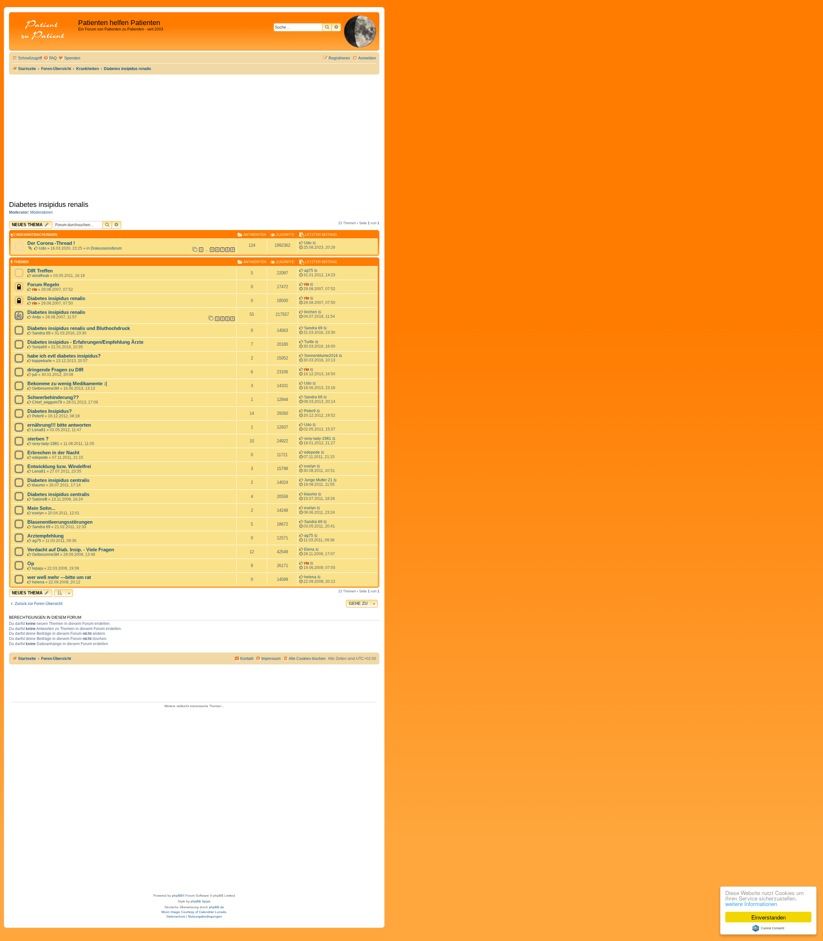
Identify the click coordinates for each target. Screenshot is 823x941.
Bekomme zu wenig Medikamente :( (67, 383)
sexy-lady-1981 (45, 443)
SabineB (39, 499)
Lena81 (39, 430)
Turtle (309, 342)
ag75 (308, 270)
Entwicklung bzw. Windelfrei (59, 466)
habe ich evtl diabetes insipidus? (64, 356)
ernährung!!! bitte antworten (59, 425)
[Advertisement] (194, 123)
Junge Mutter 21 (318, 480)
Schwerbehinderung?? (53, 397)
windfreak (40, 275)
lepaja (37, 568)
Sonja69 (39, 347)
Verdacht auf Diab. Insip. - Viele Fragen (70, 549)
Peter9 (38, 416)
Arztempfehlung (45, 535)
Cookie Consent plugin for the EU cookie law (768, 928)
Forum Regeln (43, 284)
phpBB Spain (201, 901)
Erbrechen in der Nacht (53, 452)
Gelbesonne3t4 (45, 388)
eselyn (310, 466)
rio (34, 289)
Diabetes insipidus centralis (58, 480)
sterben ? (38, 438)
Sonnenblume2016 (321, 355)
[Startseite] (44, 30)
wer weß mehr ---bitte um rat (59, 577)
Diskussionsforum (106, 248)
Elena (309, 549)
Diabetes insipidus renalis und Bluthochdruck (78, 328)
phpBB (177, 895)
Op (30, 563)
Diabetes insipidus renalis (48, 204)
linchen (310, 312)
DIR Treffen (40, 270)
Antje (36, 317)
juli (34, 374)
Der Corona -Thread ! (51, 243)
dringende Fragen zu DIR (55, 369)
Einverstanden (768, 917)
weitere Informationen (751, 903)
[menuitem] (50, 58)
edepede (40, 457)
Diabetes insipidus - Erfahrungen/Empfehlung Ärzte (85, 342)
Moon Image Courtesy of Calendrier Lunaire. (194, 912)
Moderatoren (41, 212)
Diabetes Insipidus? (49, 411)
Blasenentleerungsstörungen (60, 522)
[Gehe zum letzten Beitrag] (314, 243)
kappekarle (42, 361)
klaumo (38, 485)
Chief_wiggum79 (47, 402)
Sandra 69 (41, 333)
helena (38, 582)
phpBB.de (216, 907)
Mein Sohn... (41, 508)
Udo (42, 248)
